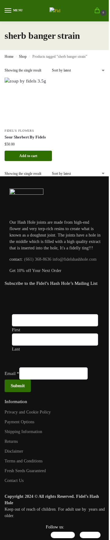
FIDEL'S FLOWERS (19, 130)
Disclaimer (14, 451)
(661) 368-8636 (37, 259)
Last (16, 349)
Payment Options (19, 422)
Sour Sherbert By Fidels (25, 137)
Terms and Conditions (23, 461)
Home (9, 56)
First (16, 329)
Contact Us (14, 480)
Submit (18, 385)
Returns (11, 441)
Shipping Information (23, 431)
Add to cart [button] (28, 156)
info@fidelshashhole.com (75, 259)
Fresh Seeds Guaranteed (25, 470)
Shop (23, 56)
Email (12, 373)
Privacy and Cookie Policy (28, 412)
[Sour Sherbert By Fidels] (28, 101)
